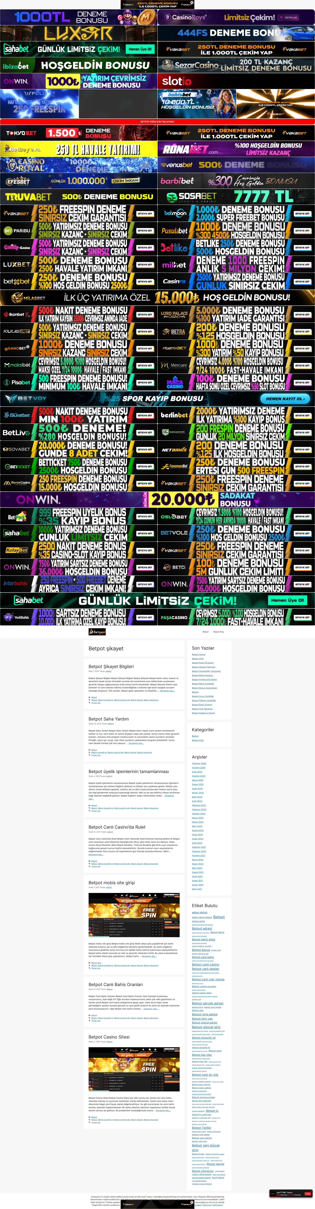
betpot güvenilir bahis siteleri (201, 1034)
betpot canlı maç (197, 976)
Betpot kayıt (215, 1050)
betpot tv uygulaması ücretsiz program (204, 1121)
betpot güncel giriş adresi (200, 1031)
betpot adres (198, 921)
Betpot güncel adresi (204, 1022)
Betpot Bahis (217, 932)
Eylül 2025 (197, 772)
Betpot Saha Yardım (109, 718)
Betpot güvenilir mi (105, 700)
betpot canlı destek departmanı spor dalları (205, 973)
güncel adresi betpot (201, 1177)
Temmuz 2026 (199, 763)
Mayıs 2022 (197, 859)
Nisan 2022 (197, 864)
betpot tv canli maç (201, 1114)
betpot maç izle (199, 1061)
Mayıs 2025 (197, 780)
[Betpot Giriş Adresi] (97, 631)
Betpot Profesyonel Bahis (204, 679)
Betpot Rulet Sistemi (202, 704)
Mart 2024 (197, 826)
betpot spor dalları (218, 1104)
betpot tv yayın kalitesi (199, 1124)
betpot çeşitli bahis (198, 1157)
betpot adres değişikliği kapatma (202, 925)
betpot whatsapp (213, 1132)
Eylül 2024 (197, 801)
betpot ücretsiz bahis (198, 1164)
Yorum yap (95, 703)
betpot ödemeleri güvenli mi (200, 1160)
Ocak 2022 (197, 876)
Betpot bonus (201, 950)
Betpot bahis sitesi (203, 939)
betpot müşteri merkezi (199, 1071)
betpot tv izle (216, 1118)
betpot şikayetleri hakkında (200, 1167)
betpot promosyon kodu (201, 1094)
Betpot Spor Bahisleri (201, 1101)
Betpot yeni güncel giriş (206, 1147)
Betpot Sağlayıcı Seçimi (203, 713)
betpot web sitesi (199, 1132)
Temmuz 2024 (199, 809)
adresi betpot (199, 912)
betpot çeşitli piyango (212, 1157)
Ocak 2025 (197, 788)
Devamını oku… (167, 691)
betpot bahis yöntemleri (199, 943)
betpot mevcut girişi (198, 1065)
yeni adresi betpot (199, 1181)
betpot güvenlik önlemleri (200, 1044)
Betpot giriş (197, 1010)
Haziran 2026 (198, 767)
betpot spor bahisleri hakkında (201, 1104)
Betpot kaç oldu (202, 1054)
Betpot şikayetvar (151, 700)
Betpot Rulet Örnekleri (203, 663)
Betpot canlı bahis (203, 957)
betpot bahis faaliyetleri (199, 936)
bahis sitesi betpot (202, 917)
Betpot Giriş (218, 632)
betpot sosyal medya (202, 1184)
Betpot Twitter (201, 1127)
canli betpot (219, 1171)
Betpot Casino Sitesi (109, 1036)
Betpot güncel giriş (206, 1027)
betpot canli (216, 950)
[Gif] (157, 297)
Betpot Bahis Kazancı (202, 675)
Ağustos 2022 (199, 847)
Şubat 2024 (198, 830)
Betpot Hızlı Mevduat (202, 709)
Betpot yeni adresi (202, 1138)
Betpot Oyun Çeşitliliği (203, 696)
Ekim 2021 (197, 889)
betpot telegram (198, 1111)
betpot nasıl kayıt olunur (199, 1078)
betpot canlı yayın (197, 983)
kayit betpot (218, 1177)
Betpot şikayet (137, 700)
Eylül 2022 (197, 843)
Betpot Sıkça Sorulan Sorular (203, 1107)
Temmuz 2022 (199, 851)
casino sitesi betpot (202, 1174)
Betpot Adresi (198, 654)
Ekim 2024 (197, 797)
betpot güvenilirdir (217, 1034)
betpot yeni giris (199, 1141)
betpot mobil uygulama (213, 1065)
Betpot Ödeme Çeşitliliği (204, 700)
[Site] (78, 213)
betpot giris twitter (212, 1007)
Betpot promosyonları (203, 1097)
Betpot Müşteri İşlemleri (203, 667)
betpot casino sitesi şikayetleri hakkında (204, 996)
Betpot (206, 632)
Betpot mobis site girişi (112, 882)
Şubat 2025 (198, 784)
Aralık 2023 (197, 839)
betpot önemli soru (216, 1160)
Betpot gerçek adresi (207, 1003)
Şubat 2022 (198, 872)
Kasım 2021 (197, 885)
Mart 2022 (197, 868)
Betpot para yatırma (201, 1084)
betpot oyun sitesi (217, 1082)
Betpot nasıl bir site (122, 700)
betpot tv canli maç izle (201, 1118)
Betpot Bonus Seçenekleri (204, 688)
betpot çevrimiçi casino (215, 1154)
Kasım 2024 (198, 793)
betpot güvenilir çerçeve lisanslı (202, 1041)
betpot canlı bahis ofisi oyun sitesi (202, 961)
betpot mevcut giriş (215, 1062)
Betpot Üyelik (198, 1154)
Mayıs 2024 (198, 818)
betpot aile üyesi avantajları (200, 933)
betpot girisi (197, 1007)
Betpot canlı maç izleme (208, 979)
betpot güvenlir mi (201, 1047)
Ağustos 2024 (199, 805)
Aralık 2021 (197, 880)
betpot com (196, 999)
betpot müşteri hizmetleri (202, 1068)
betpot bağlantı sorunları (201, 946)
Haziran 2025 (198, 776)
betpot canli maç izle (200, 954)
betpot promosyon (199, 1091)
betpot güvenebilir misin (217, 1031)
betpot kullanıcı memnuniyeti (201, 1058)
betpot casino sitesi (202, 993)
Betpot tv (212, 1110)
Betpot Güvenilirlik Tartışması (206, 671)
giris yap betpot (219, 1175)
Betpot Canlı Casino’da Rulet (117, 827)
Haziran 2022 (198, 855)
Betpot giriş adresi (205, 1014)
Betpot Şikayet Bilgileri (111, 666)
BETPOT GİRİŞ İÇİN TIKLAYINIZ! (157, 121)
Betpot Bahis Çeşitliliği (203, 684)
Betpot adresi (202, 928)
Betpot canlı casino (205, 964)
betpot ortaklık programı (201, 1082)
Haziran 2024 (198, 813)
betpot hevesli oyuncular (199, 1051)
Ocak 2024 (197, 834)
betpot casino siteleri (198, 990)
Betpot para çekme (201, 1087)
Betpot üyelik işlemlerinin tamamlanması (129, 771)
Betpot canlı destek (205, 969)
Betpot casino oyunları (204, 986)
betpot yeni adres (201, 1134)
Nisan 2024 (197, 822)
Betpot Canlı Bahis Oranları (116, 984)
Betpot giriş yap (202, 1018)
